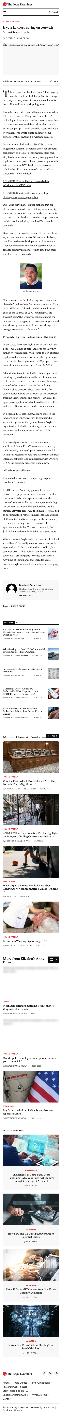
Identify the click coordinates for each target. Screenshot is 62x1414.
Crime (6, 1001)
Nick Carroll (32, 1185)
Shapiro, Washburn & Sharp (18, 945)
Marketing (31, 1229)
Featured (8, 622)
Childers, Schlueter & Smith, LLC (20, 788)
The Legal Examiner (19, 1407)
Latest (19, 622)
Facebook (7, 1410)
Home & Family (11, 21)
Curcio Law (10, 896)
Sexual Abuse (9, 1106)
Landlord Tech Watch (34, 144)
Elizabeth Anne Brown (18, 38)
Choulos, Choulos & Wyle (17, 841)
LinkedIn (18, 1410)
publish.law (48, 1407)
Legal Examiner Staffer (16, 638)
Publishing (31, 1170)
